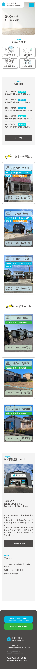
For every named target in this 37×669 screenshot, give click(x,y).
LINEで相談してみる (18, 626)
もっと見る (18, 138)
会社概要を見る (18, 543)
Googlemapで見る (14, 651)
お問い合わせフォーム (18, 619)
